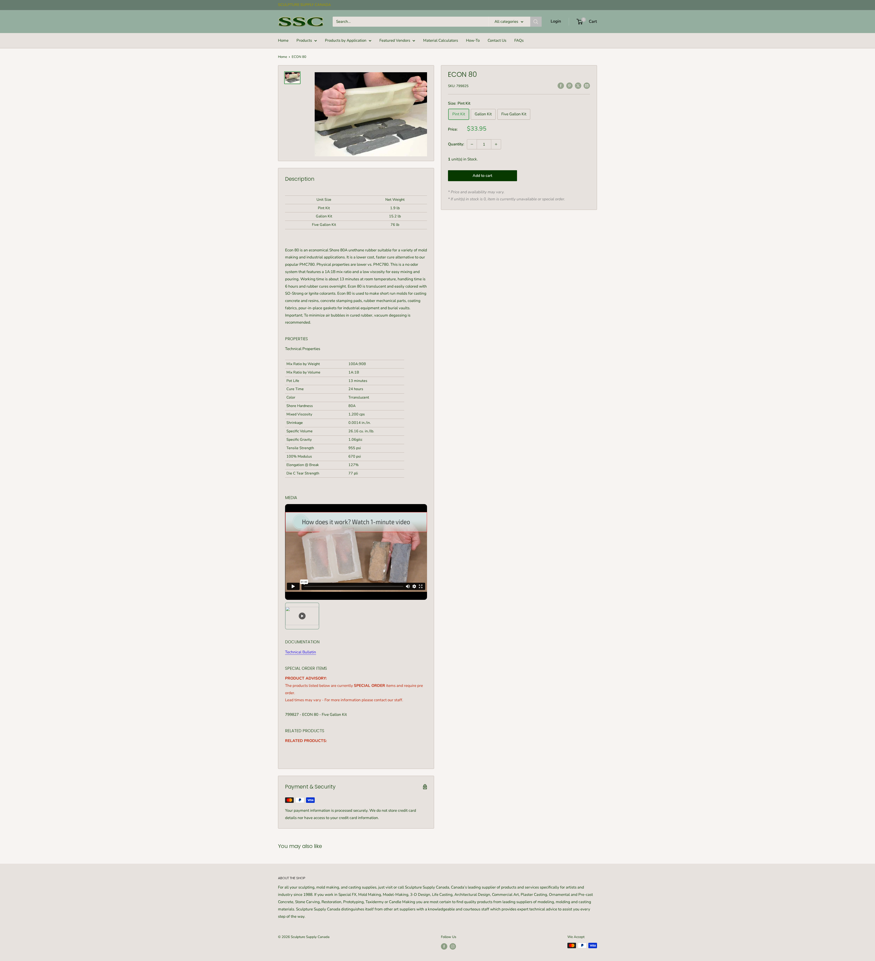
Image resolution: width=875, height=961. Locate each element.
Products (304, 40)
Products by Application (345, 40)
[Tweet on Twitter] (578, 85)
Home (283, 40)
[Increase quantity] (496, 144)
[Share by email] (587, 85)
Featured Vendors (394, 40)
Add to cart (482, 175)
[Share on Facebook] (561, 85)
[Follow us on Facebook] (444, 946)
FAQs (519, 40)
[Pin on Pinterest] (569, 85)
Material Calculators (440, 40)
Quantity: (456, 144)
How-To (473, 40)
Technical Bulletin (300, 652)
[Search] (536, 22)
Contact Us (497, 40)
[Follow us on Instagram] (453, 946)
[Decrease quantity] (472, 144)
